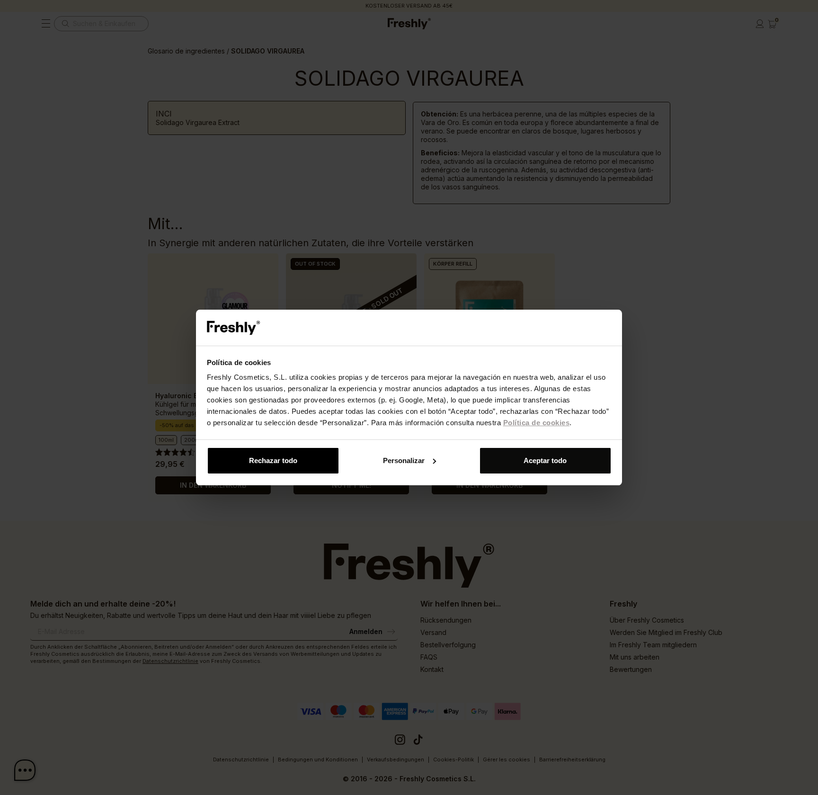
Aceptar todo (545, 460)
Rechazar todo (273, 460)
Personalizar (404, 460)
